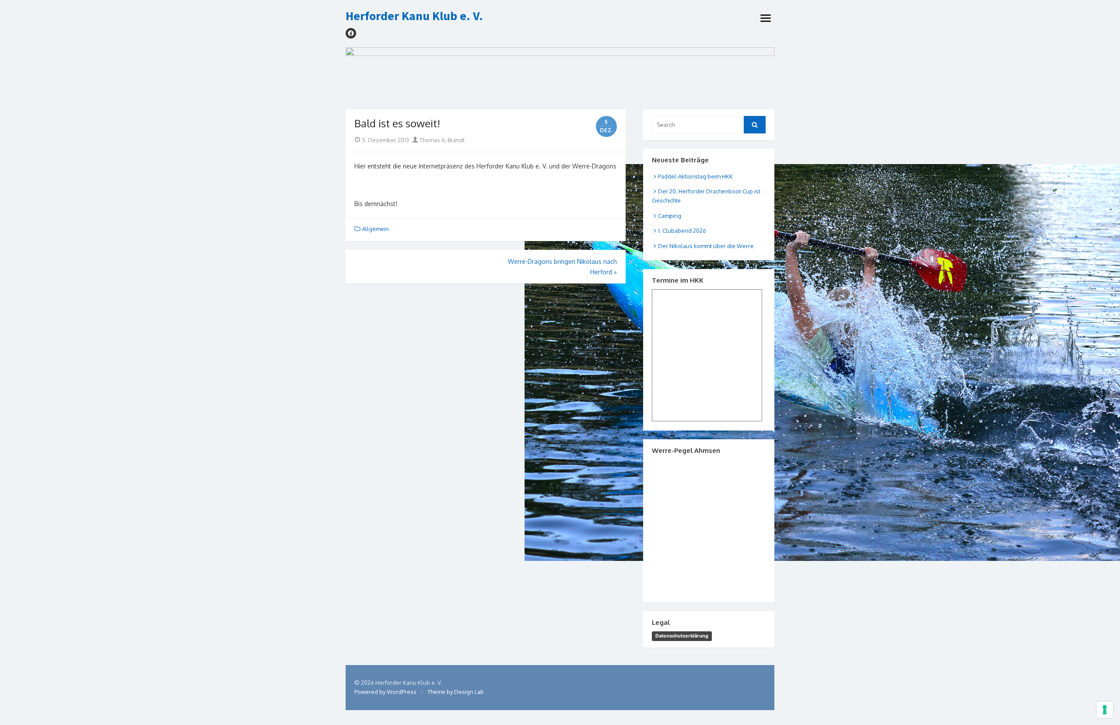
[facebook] (351, 33)
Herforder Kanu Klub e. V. (414, 16)
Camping (669, 215)
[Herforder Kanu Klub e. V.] (560, 74)
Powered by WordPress (385, 691)
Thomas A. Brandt (441, 140)
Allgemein (375, 228)
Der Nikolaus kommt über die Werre (706, 245)
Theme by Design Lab (455, 691)
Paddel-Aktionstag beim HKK (695, 176)
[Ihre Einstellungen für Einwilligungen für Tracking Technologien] (1104, 709)
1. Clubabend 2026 (682, 230)
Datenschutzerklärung (681, 636)
